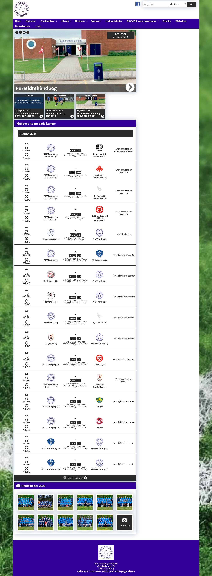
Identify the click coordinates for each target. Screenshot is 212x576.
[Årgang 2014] (65, 522)
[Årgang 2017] (124, 502)
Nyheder (31, 21)
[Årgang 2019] (65, 502)
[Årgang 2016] (25, 522)
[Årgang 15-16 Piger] (45, 522)
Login (38, 26)
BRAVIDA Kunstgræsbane (141, 21)
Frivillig (166, 21)
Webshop (181, 21)
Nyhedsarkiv (22, 26)
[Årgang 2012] (104, 522)
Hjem (18, 21)
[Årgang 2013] (85, 522)
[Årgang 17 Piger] (104, 502)
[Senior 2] (85, 502)
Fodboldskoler (113, 21)
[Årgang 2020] (25, 502)
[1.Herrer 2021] (45, 502)
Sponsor (96, 21)
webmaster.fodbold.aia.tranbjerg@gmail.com (112, 571)
